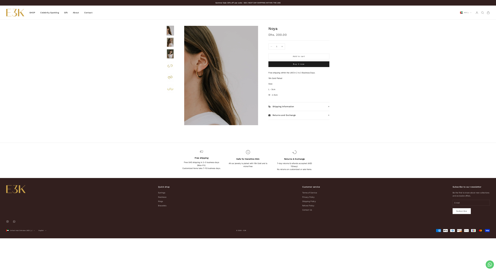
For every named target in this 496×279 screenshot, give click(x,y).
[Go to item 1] (170, 30)
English (41, 230)
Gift (66, 12)
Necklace (162, 197)
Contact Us (307, 210)
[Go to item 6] (170, 89)
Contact (88, 12)
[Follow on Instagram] (7, 221)
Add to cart (299, 56)
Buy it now (299, 64)
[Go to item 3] (170, 54)
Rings (160, 201)
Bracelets (162, 205)
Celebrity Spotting (49, 12)
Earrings (161, 193)
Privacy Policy (308, 197)
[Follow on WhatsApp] (14, 221)
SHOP (32, 12)
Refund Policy (308, 205)
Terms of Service (309, 193)
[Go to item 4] (170, 65)
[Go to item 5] (170, 77)
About (76, 12)
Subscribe (461, 211)
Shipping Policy (309, 201)
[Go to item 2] (170, 42)
